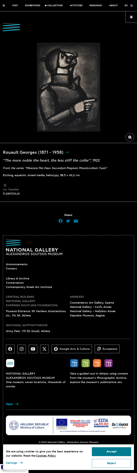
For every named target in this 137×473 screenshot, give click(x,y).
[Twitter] (46, 350)
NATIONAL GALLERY (4, 5)
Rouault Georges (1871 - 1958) (34, 152)
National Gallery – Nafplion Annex (93, 311)
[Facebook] (11, 350)
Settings (11, 463)
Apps (9, 404)
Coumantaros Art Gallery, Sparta (92, 302)
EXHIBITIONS (32, 5)
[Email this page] (76, 221)
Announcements (17, 264)
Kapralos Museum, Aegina (87, 315)
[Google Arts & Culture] (73, 350)
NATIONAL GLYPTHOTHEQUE (27, 325)
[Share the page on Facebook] (60, 221)
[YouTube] (34, 350)
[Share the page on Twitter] (68, 221)
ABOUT (113, 5)
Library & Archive (17, 278)
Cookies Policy (46, 456)
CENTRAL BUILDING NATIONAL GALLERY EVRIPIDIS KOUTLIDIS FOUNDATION (31, 301)
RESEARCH (96, 5)
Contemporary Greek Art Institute (29, 287)
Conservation (15, 283)
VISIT (15, 5)
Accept (111, 451)
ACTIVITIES (76, 5)
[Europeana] (108, 350)
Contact (11, 268)
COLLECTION (55, 5)
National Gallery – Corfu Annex (91, 307)
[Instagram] (23, 350)
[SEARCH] (131, 5)
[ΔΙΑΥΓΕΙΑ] (119, 425)
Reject (111, 463)
